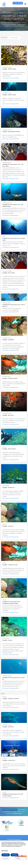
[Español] (26, 856)
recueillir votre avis (17, 813)
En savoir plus (5, 78)
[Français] (20, 856)
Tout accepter (5, 854)
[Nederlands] (16, 856)
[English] (18, 856)
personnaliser (4, 850)
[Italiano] (24, 856)
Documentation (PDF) (14, 78)
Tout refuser (14, 854)
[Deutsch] (22, 856)
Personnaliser (6, 858)
